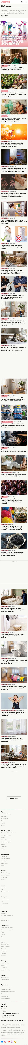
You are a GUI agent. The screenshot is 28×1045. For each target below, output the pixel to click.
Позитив (3, 934)
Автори (3, 1004)
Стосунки (4, 897)
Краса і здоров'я (6, 830)
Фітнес (2, 849)
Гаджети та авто (5, 936)
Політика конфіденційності (10, 1013)
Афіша (3, 975)
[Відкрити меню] (26, 2)
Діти (2, 906)
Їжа (2, 889)
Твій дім (3, 871)
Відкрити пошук (22, 2)
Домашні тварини (5, 875)
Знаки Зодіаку (4, 996)
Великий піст (4, 951)
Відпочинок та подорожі (7, 930)
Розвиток (4, 33)
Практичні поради (6, 472)
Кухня (3, 885)
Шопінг (2, 865)
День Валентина (5, 944)
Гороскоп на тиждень (6, 989)
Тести (2, 932)
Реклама (3, 1011)
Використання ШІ (6, 1018)
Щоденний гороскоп (6, 998)
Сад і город (5, 91)
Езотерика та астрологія (7, 927)
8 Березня (3, 948)
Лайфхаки (4, 65)
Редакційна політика (7, 1015)
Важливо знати (4, 920)
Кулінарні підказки (5, 891)
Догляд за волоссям (6, 835)
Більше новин (14, 798)
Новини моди (4, 856)
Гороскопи (4, 985)
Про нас (3, 1009)
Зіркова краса (4, 818)
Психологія (3, 918)
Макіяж (2, 837)
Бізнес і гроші (4, 913)
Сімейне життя (4, 903)
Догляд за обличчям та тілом (8, 832)
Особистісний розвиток (7, 915)
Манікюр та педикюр (6, 839)
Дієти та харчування (6, 842)
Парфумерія (4, 846)
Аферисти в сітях (5, 970)
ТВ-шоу (3, 961)
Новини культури (5, 979)
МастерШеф (4, 967)
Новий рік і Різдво (5, 946)
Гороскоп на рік (4, 993)
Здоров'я (3, 844)
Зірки (3, 812)
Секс (2, 901)
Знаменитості (4, 816)
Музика (3, 823)
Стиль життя (5, 925)
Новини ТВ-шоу (4, 963)
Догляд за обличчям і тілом (8, 710)
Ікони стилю (4, 861)
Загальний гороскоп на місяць (8, 991)
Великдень (3, 953)
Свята (3, 942)
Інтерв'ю (3, 825)
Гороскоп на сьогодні (6, 987)
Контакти (4, 1006)
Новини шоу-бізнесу (6, 814)
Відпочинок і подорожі (7, 421)
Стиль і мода (5, 854)
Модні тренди (4, 863)
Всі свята (3, 955)
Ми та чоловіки (4, 899)
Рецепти (3, 887)
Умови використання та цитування (12, 1020)
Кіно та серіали (4, 977)
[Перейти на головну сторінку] (5, 2)
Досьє (2, 820)
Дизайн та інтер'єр (5, 872)
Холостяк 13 (4, 965)
